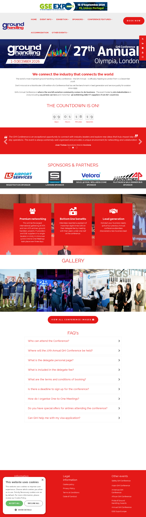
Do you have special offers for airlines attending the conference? (67, 408)
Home (34, 19)
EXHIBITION (62, 19)
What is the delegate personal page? (50, 360)
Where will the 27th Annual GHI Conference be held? (60, 350)
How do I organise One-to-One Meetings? (53, 398)
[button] (24, 509)
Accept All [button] (14, 503)
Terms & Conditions (71, 492)
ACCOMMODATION (39, 33)
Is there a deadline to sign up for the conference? (58, 389)
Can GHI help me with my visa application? (54, 417)
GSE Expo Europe (119, 511)
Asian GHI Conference (121, 485)
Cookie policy (68, 484)
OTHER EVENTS (59, 33)
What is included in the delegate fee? (51, 369)
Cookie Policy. (20, 498)
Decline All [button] (33, 503)
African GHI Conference (121, 496)
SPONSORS (77, 19)
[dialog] (24, 495)
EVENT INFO (46, 19)
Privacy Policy (69, 488)
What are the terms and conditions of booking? (57, 379)
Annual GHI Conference (121, 507)
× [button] (42, 480)
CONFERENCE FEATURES (99, 19)
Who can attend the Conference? (48, 340)
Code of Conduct (70, 496)
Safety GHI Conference (121, 481)
